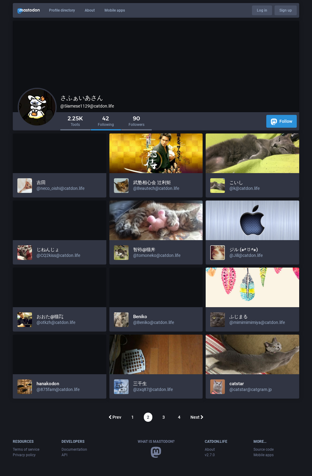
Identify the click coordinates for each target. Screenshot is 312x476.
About (90, 10)
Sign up (285, 10)
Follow (285, 121)
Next (195, 417)
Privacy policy (24, 455)
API (64, 455)
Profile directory (62, 10)
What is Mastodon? (156, 441)
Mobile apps (115, 10)
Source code (264, 449)
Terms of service (26, 449)
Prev (116, 417)
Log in (262, 10)
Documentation (74, 449)
